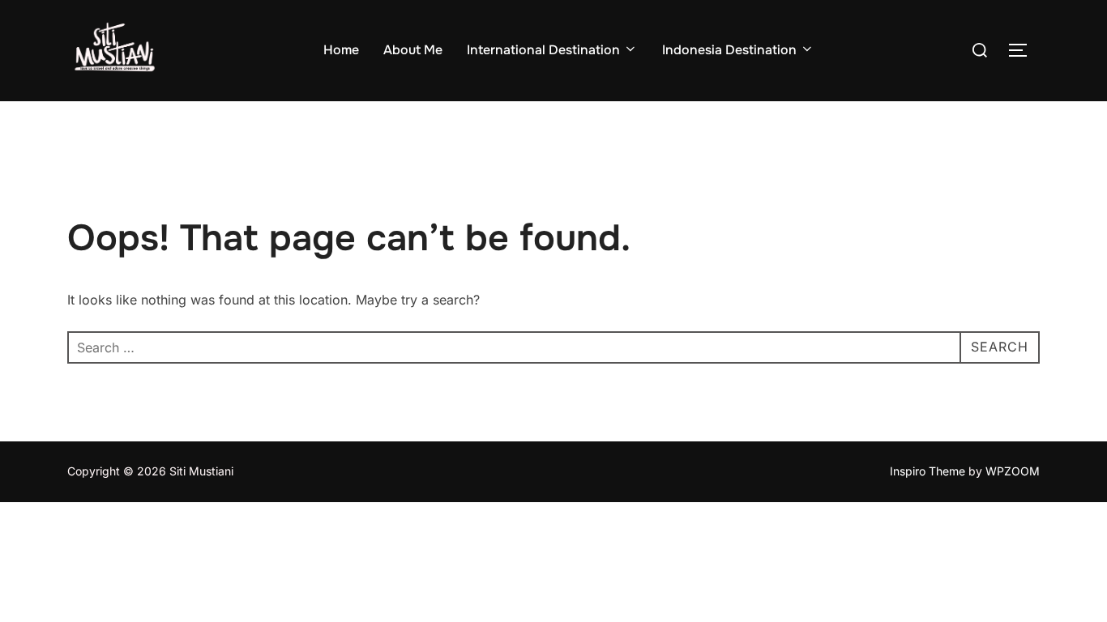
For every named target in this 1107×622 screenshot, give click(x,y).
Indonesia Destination (729, 49)
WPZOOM (1012, 471)
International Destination (543, 49)
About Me (412, 49)
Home (341, 49)
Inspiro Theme (927, 471)
